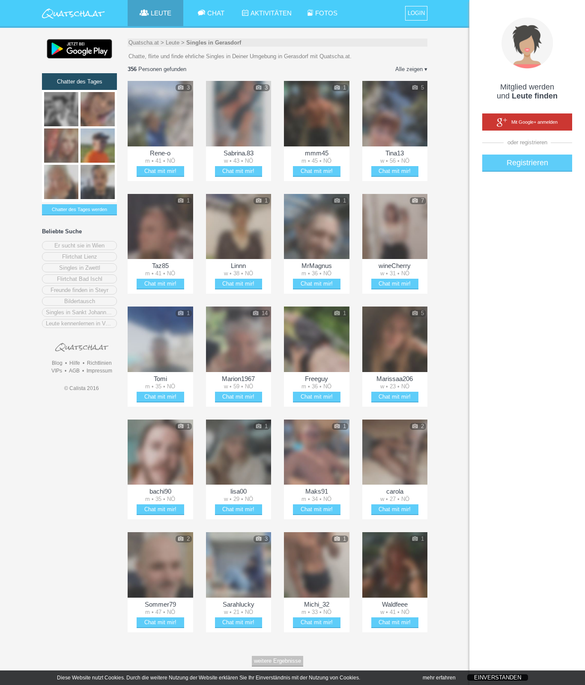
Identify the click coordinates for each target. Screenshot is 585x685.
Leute (172, 42)
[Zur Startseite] (73, 19)
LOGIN (416, 13)
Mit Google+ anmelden (534, 122)
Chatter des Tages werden (79, 209)
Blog (57, 363)
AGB (74, 371)
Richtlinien (99, 363)
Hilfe (74, 363)
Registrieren (527, 162)
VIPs (56, 371)
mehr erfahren (439, 678)
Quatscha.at (143, 42)
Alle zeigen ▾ (411, 69)
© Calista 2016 (81, 388)
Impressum (99, 371)
